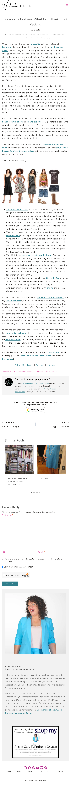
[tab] (31, 492)
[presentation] (19, 459)
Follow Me (20, 365)
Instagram (51, 365)
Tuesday (44, 478)
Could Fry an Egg (10, 424)
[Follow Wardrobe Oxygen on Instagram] (25, 767)
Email (41, 552)
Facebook (40, 365)
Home (9, 771)
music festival (51, 372)
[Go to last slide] (7, 468)
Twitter (30, 365)
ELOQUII (7, 372)
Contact (31, 771)
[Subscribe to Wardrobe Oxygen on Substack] (41, 767)
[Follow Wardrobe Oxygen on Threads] (33, 767)
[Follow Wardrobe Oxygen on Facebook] (29, 767)
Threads (52, 389)
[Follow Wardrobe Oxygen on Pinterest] (45, 767)
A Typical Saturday (60, 424)
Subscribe (60, 771)
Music (40, 372)
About (19, 771)
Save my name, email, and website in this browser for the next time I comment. (34, 560)
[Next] (63, 468)
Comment (7, 515)
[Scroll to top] (67, 781)
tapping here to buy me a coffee (36, 383)
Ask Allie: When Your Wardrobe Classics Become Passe (17, 481)
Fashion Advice (35, 15)
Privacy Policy (45, 771)
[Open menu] (67, 4)
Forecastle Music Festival (24, 372)
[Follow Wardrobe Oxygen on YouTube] (37, 767)
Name (6, 552)
